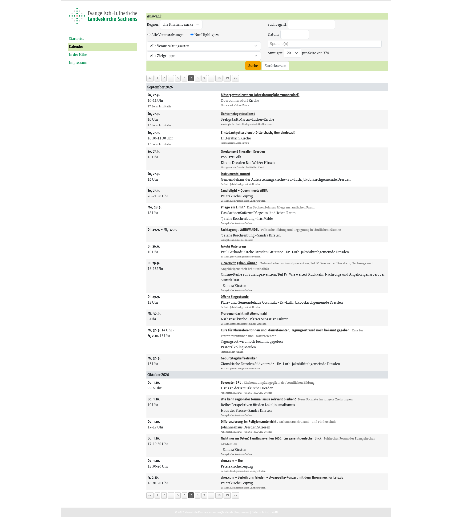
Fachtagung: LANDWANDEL (240, 229)
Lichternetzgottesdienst (238, 113)
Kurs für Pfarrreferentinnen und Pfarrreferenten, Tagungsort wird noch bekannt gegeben (285, 330)
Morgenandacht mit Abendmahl (244, 313)
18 (219, 78)
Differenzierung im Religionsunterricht (248, 421)
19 (227, 78)
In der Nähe (78, 54)
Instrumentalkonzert (235, 173)
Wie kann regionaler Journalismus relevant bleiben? (258, 399)
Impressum (78, 62)
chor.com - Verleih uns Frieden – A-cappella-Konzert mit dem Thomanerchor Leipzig (282, 477)
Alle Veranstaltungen (168, 34)
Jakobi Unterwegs (233, 246)
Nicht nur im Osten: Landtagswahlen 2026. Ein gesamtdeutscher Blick (271, 438)
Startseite (76, 38)
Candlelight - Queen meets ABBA (244, 190)
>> (235, 78)
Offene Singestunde (235, 296)
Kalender (76, 46)
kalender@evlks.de (221, 512)
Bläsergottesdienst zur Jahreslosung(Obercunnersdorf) (260, 94)
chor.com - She (232, 460)
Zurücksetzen (275, 65)
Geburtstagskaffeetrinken (239, 358)
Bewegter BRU (231, 382)
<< (150, 78)
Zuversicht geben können (239, 263)
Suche (253, 65)
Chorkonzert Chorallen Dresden (243, 151)
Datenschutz (259, 512)
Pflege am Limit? (233, 207)
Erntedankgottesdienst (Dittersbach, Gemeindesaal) (258, 132)
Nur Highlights (206, 34)
